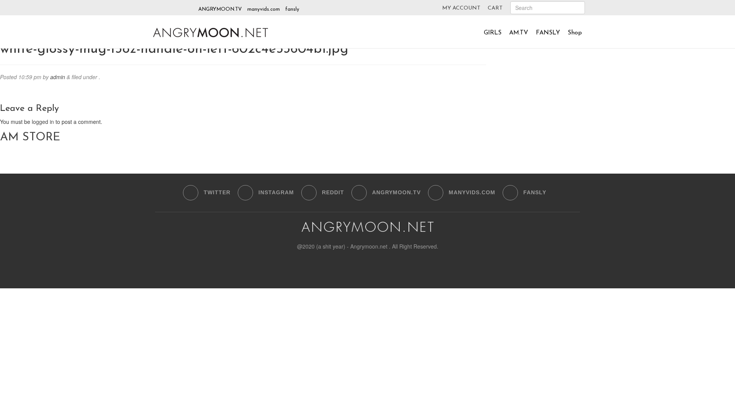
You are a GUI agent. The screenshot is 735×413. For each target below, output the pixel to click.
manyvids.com (263, 9)
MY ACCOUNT (461, 8)
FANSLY (548, 33)
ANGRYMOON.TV (220, 9)
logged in (43, 121)
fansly (292, 9)
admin (57, 77)
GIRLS (492, 33)
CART (495, 8)
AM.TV (518, 33)
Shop (575, 33)
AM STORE (30, 137)
